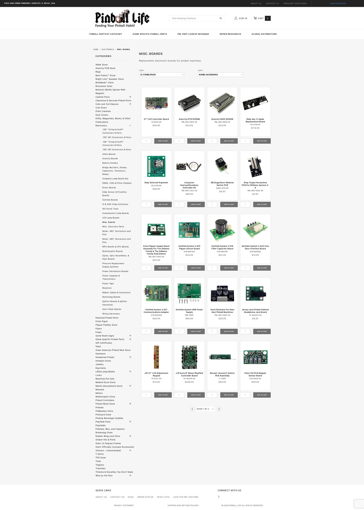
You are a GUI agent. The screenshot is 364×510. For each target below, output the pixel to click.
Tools (98, 461)
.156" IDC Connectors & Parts (116, 149)
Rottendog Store (104, 432)
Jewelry (100, 364)
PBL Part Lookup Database (193, 34)
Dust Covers (102, 115)
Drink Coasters (103, 111)
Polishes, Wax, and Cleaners (110, 429)
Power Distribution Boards (115, 271)
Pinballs (100, 407)
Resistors (107, 288)
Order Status (145, 497)
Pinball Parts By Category (105, 34)
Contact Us (272, 3)
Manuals (100, 389)
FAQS (131, 497)
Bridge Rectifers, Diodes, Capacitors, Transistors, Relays (114, 170)
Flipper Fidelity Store (106, 325)
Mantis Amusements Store (109, 386)
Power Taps (108, 283)
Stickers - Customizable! (108, 450)
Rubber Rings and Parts (108, 436)
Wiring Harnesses (111, 314)
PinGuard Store (103, 414)
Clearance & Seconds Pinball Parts (113, 100)
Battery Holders (110, 163)
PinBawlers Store (104, 411)
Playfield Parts (103, 421)
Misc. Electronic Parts (113, 226)
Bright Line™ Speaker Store (110, 79)
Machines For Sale (105, 378)
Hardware (101, 353)
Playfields (101, 425)
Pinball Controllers (105, 400)
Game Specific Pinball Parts (150, 34)
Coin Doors (101, 107)
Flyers (99, 328)
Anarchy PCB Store (105, 68)
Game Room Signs (105, 335)
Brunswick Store (104, 86)
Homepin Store (103, 361)
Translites (101, 468)
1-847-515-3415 (337, 3)
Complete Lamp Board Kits (115, 178)
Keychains (101, 368)
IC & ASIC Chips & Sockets (115, 204)
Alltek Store (102, 64)
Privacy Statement (124, 505)
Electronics (101, 125)
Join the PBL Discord (185, 497)
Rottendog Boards (111, 297)
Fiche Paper (102, 321)
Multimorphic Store (105, 396)
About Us (256, 3)
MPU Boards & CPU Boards (115, 246)
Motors (99, 393)
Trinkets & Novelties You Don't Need (114, 472)
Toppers (100, 465)
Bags (98, 71)
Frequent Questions (295, 3)
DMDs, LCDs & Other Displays (117, 183)
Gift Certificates (104, 343)
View (141, 70)
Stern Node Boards (111, 309)
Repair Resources (230, 34)
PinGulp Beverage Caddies (109, 418)
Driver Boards (109, 187)
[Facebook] (220, 498)
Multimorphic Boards (112, 251)
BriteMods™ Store (105, 82)
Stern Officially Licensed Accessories (115, 447)
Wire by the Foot (104, 475)
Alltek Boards (108, 154)
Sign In (242, 18)
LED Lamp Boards (110, 218)
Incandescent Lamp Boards (115, 213)
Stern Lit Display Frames (108, 443)
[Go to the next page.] (219, 409)
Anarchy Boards (110, 158)
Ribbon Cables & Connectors (116, 292)
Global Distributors (264, 34)
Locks (99, 375)
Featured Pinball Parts (107, 318)
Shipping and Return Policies (183, 505)
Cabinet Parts (103, 97)
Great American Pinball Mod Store (113, 350)
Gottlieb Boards (110, 200)
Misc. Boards (108, 222)
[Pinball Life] (121, 18)
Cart (262, 18)
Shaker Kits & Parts (105, 439)
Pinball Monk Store (105, 404)
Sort (200, 70)
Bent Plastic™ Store (105, 75)
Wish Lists (163, 497)
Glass (98, 346)
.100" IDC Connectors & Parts (116, 137)
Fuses (99, 332)
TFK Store (101, 457)
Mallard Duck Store (105, 382)
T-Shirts (100, 454)
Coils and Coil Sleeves (107, 104)
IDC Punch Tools (110, 209)
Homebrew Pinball (105, 357)
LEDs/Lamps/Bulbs (105, 371)
